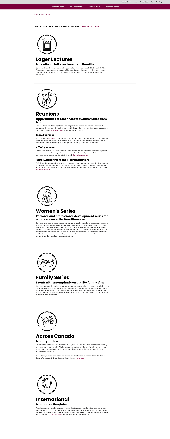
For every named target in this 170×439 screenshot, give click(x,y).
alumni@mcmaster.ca (80, 155)
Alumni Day (52, 138)
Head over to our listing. (91, 26)
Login (136, 2)
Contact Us (144, 2)
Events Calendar (56, 130)
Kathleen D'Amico (55, 414)
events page (79, 358)
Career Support (112, 7)
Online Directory (156, 2)
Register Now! (126, 2)
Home (36, 14)
